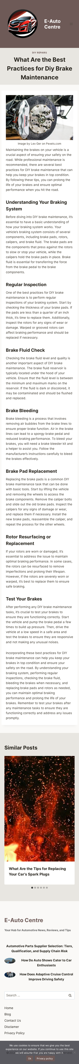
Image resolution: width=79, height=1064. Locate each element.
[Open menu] (71, 24)
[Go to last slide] (10, 820)
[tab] (32, 888)
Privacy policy (45, 1058)
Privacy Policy (14, 1033)
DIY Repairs (39, 52)
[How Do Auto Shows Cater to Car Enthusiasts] (9, 961)
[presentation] (39, 809)
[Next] (69, 820)
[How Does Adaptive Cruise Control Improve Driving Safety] (9, 975)
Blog (7, 1014)
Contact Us (12, 1020)
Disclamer (11, 1027)
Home (8, 1008)
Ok (29, 1058)
